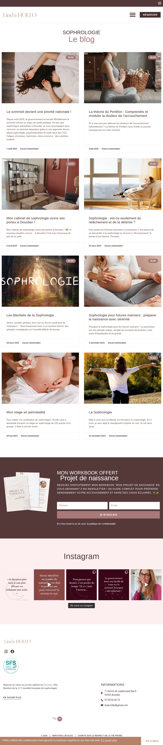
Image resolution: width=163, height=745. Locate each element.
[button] (132, 15)
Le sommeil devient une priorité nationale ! (39, 111)
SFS (20, 688)
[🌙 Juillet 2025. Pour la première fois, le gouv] (113, 584)
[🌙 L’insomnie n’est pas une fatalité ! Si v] (49, 584)
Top (54, 718)
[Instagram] (159, 3)
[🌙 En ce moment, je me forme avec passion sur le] (146, 584)
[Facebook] (12, 652)
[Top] (59, 719)
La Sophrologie (100, 412)
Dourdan (48, 684)
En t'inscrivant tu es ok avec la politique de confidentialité (86, 523)
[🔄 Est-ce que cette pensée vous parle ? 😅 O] (17, 584)
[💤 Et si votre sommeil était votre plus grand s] (81, 584)
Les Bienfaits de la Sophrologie (30, 315)
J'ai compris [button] (152, 741)
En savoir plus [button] (109, 740)
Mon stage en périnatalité (26, 412)
